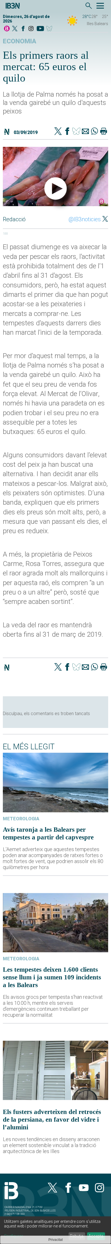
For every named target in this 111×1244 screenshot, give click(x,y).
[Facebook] (23, 29)
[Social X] (15, 29)
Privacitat (55, 1240)
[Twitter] (58, 131)
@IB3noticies (85, 219)
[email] (85, 131)
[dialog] (55, 1230)
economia (19, 41)
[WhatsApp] (94, 131)
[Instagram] (31, 29)
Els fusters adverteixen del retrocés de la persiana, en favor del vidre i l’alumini (52, 1119)
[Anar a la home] (7, 29)
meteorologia (21, 818)
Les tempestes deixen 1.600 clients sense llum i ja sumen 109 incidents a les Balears (52, 977)
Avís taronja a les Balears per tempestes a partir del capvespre (48, 833)
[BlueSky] (50, 29)
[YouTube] (40, 29)
